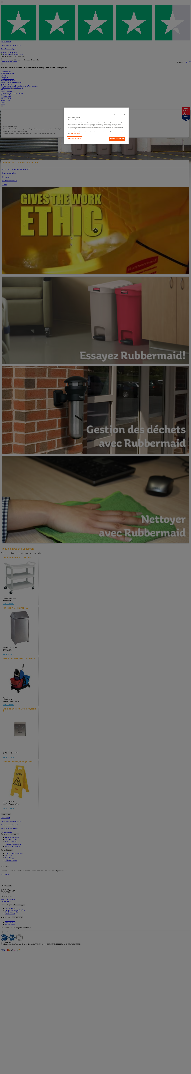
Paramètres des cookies (74, 138)
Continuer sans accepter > (120, 114)
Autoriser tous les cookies (117, 138)
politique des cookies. (75, 133)
